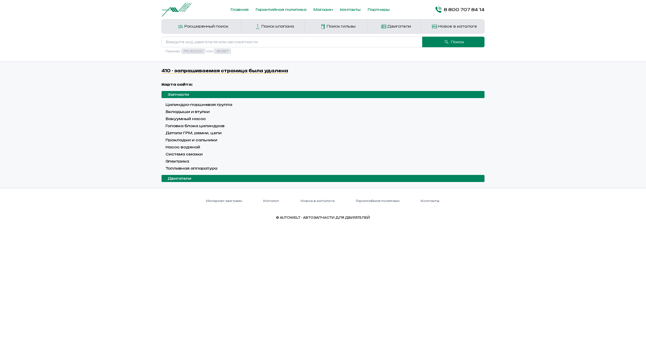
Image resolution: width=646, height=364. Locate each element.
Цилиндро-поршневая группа (199, 104)
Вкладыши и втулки (188, 111)
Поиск (457, 42)
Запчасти (178, 94)
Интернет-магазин (224, 201)
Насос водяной (183, 147)
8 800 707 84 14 (464, 9)
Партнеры (379, 9)
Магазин (323, 9)
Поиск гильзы (341, 26)
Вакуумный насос (186, 119)
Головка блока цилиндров (195, 126)
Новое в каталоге (457, 26)
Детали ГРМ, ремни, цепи (194, 133)
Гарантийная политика (281, 9)
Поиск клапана (277, 26)
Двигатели (398, 26)
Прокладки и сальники (191, 140)
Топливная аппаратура (191, 168)
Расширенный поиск (205, 26)
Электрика (177, 161)
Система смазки (184, 154)
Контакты (350, 9)
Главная (240, 9)
